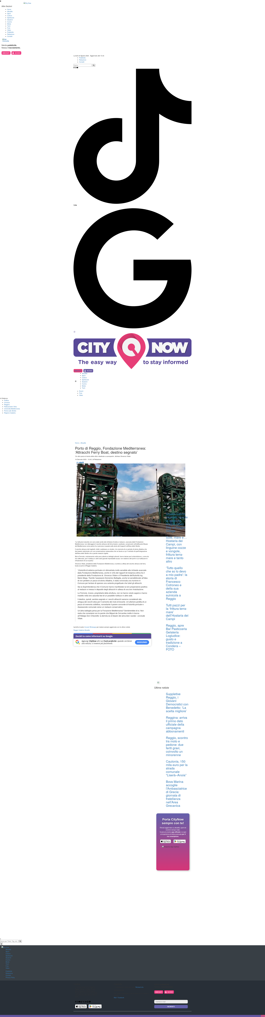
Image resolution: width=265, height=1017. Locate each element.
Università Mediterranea (12, 409)
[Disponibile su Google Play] (179, 842)
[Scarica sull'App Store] (165, 842)
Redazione (10, 34)
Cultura (9, 16)
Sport (9, 13)
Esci (262, 1016)
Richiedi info (139, 987)
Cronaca (7, 402)
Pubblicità (10, 32)
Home (9, 9)
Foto (8, 28)
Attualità (10, 11)
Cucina (9, 22)
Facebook (121, 997)
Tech (8, 26)
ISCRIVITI (171, 1006)
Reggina (7, 404)
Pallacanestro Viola (10, 407)
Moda (9, 24)
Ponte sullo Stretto (10, 411)
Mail (115, 997)
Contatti (9, 36)
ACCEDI (17, 53)
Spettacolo (10, 18)
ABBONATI (6, 53)
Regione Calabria (10, 413)
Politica (6, 400)
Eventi (81, 391)
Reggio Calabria (78, 630)
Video (9, 30)
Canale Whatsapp (90, 627)
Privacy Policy (10, 977)
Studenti (10, 20)
